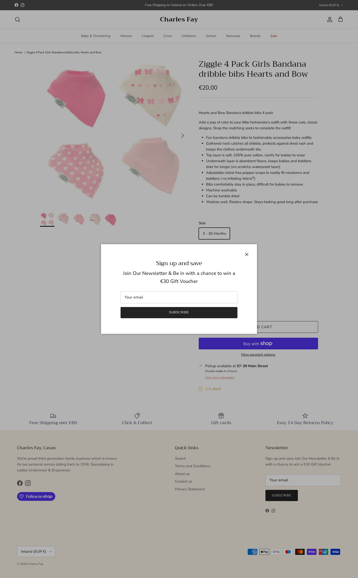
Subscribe (179, 312)
